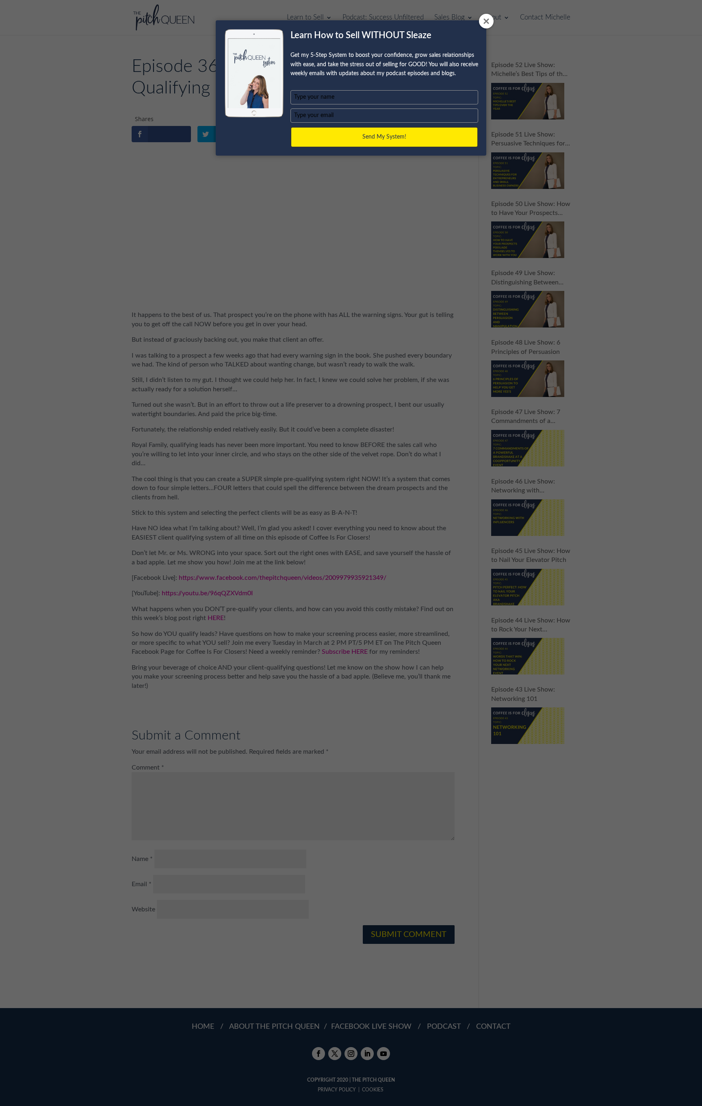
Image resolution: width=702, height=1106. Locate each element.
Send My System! (384, 137)
